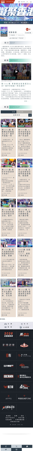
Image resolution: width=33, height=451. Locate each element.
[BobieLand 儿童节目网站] (24, 345)
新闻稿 (9, 415)
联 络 (10, 327)
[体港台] (24, 334)
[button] (16, 71)
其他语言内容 (15, 421)
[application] (16, 71)
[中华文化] (8, 376)
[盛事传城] (24, 387)
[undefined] (19, 1)
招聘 (16, 415)
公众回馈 (26, 327)
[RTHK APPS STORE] (8, 397)
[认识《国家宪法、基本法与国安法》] (24, 376)
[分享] (21, 324)
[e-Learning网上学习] (24, 355)
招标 (23, 415)
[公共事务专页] (8, 366)
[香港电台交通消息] (5, 324)
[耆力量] (8, 387)
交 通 (10, 324)
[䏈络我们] (5, 327)
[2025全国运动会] (8, 334)
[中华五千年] (8, 407)
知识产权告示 (11, 417)
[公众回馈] (20, 327)
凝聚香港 (13, 32)
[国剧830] (8, 355)
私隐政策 (9, 419)
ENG (22, 1)
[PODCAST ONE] (24, 397)
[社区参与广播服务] (24, 366)
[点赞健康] (8, 345)
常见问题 (21, 417)
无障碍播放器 (20, 419)
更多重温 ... (3, 319)
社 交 (26, 324)
